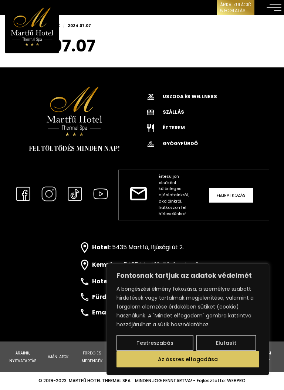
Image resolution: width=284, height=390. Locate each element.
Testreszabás (154, 343)
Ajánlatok (58, 357)
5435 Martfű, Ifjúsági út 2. (148, 247)
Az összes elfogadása (188, 359)
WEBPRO (236, 381)
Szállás (173, 112)
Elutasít (226, 343)
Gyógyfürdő (180, 143)
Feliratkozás (231, 195)
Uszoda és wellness (189, 96)
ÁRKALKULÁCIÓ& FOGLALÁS (235, 7)
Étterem (173, 127)
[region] (187, 319)
